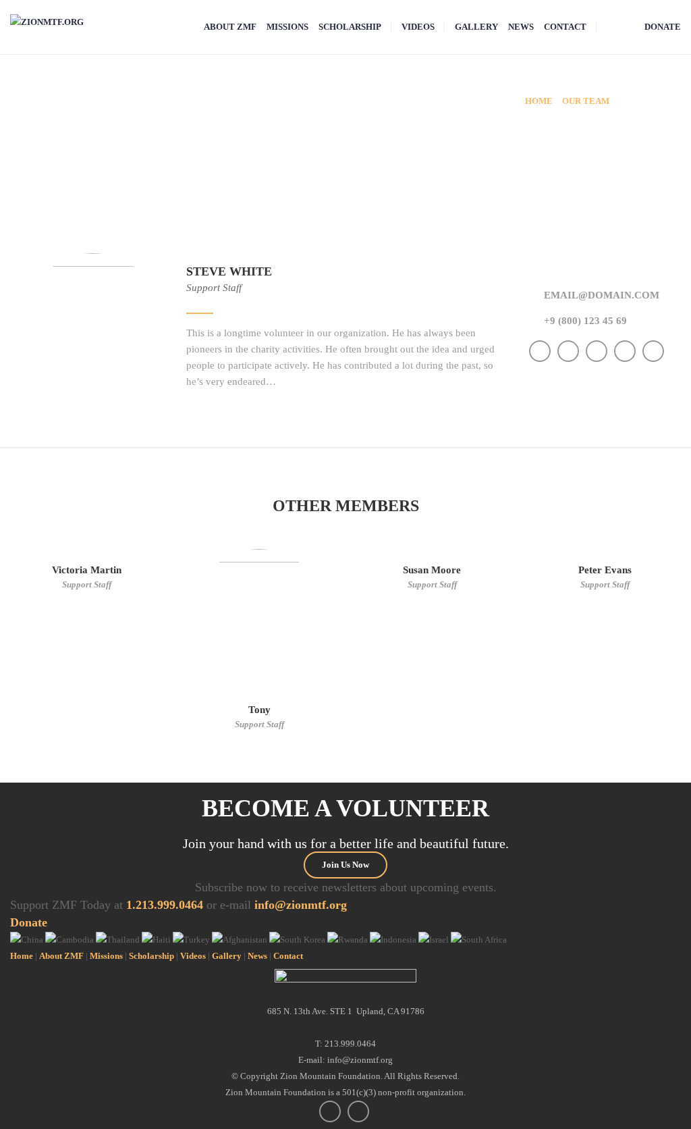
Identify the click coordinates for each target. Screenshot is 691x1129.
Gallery (227, 956)
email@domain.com (601, 295)
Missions (106, 956)
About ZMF (61, 956)
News (257, 956)
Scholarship (151, 956)
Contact (288, 956)
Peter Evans (605, 569)
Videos (193, 956)
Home (21, 956)
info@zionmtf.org (300, 905)
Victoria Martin (86, 569)
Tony (259, 709)
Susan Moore (432, 569)
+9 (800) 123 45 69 (585, 320)
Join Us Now (345, 865)
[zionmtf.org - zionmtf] (47, 21)
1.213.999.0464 (164, 905)
